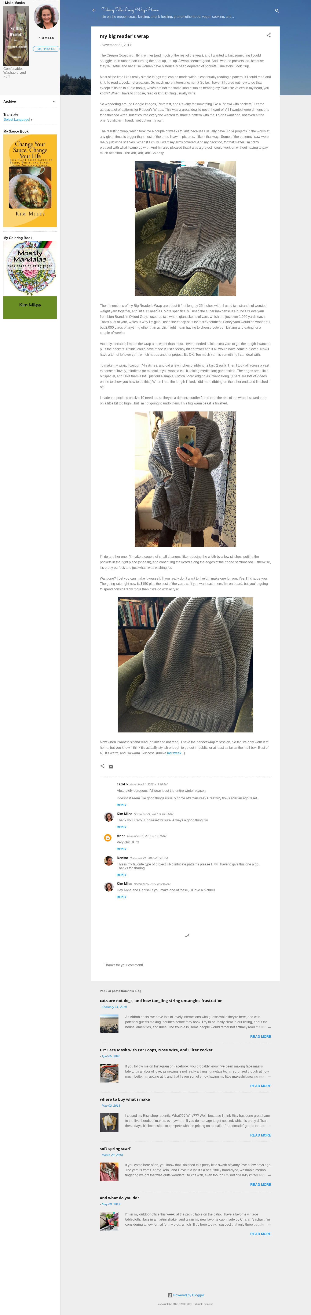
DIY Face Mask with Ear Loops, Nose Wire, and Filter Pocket (156, 1049)
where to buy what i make (125, 1099)
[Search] (277, 11)
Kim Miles (124, 814)
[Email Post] (110, 768)
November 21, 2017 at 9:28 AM (148, 784)
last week (174, 753)
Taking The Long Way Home (130, 10)
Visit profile (46, 48)
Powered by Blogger (188, 1295)
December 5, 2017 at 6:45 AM (152, 884)
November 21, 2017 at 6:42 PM (149, 858)
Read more (260, 1036)
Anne (121, 836)
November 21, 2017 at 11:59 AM (147, 836)
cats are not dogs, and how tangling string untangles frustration (161, 1000)
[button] (268, 36)
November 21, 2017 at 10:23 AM (153, 814)
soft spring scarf (115, 1148)
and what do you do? (119, 1197)
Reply (121, 805)
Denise (122, 858)
